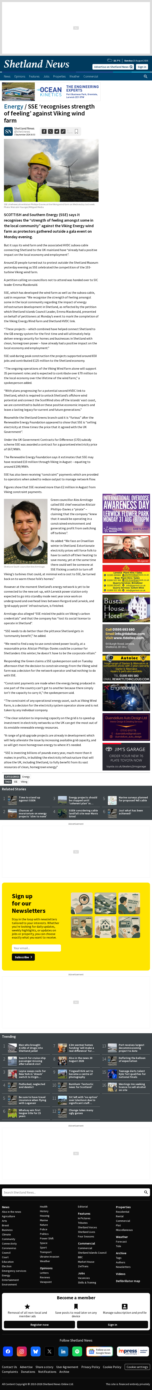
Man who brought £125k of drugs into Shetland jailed (31, 1048)
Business (7, 1230)
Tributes (83, 1223)
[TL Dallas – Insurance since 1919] (126, 638)
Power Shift (46, 1238)
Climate (6, 1234)
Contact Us (9, 1367)
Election (6, 1266)
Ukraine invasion (49, 1256)
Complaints (10, 1372)
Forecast (121, 1241)
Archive (121, 1253)
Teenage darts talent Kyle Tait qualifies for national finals (132, 1074)
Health (44, 1206)
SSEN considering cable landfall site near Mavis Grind (83, 813)
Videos (120, 1274)
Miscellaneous (124, 1230)
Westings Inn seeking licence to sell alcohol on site (132, 1087)
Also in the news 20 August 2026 (80, 1059)
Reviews (45, 1277)
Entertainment (10, 1280)
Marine (44, 1220)
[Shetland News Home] (36, 70)
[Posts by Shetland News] (8, 131)
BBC (80, 1257)
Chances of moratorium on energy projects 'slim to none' (33, 813)
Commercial (86, 1243)
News (5, 1207)
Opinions (46, 1268)
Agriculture (8, 1216)
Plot (118, 1225)
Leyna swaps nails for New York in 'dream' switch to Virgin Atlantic (32, 1075)
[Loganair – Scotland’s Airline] (126, 549)
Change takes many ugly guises (81, 1111)
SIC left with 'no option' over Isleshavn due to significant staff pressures (83, 1101)
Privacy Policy (90, 1367)
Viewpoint (46, 1282)
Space (44, 1243)
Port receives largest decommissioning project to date (131, 1048)
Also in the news (11, 1211)
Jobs (81, 1273)
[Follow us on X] (49, 1351)
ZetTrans (83, 1266)
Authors (120, 1262)
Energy (13, 106)
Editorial (83, 1206)
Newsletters (123, 1267)
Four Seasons (86, 1236)
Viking (24, 781)
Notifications (47, 1372)
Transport (45, 1252)
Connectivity (9, 1243)
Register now (39, 1325)
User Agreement (67, 1367)
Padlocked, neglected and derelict (32, 1085)
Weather (45, 1261)
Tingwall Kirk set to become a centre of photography (81, 1074)
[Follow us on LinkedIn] (63, 1351)
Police (43, 1229)
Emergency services (14, 1271)
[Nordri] (126, 697)
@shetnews (22, 131)
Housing (44, 1215)
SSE (16, 781)
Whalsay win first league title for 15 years (30, 1113)
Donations (28, 1372)
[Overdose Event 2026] (126, 496)
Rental (120, 1216)
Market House (86, 1261)
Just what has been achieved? (131, 812)
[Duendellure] (126, 727)
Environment (9, 1284)
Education (8, 1261)
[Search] (145, 76)
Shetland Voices (87, 1227)
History (44, 1211)
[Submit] (145, 1192)
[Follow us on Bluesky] (36, 1351)
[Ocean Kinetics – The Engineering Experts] (51, 91)
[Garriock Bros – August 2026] (126, 579)
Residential (122, 1211)
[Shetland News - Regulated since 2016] (133, 1351)
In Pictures (84, 1218)
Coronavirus (9, 1248)
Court (5, 1257)
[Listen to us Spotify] (77, 1351)
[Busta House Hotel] (126, 608)
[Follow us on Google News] (99, 1351)
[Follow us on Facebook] (8, 1351)
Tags (119, 1258)
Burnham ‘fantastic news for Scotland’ (81, 1085)
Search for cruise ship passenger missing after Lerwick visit (32, 1061)
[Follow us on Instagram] (22, 1351)
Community (8, 1239)
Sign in (142, 67)
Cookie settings (137, 1367)
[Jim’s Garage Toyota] (126, 757)
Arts (4, 1221)
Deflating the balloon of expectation (132, 1059)
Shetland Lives (86, 1232)
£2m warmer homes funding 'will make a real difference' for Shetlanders (81, 1049)
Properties (123, 1207)
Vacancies (84, 1278)
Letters (44, 1273)
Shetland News (24, 128)
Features (84, 1213)
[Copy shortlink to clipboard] (63, 131)
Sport (43, 1247)
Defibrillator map (128, 1281)
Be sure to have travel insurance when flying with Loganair (32, 1100)
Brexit (5, 1225)
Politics (44, 1234)
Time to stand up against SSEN (29, 799)
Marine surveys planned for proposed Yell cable (133, 799)
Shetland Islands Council (92, 1252)
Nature (44, 1225)
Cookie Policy (112, 1367)
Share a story (44, 1367)
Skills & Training (87, 1282)
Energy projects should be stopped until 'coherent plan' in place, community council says (83, 803)
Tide (118, 1246)
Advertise (26, 1367)
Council (6, 1252)
